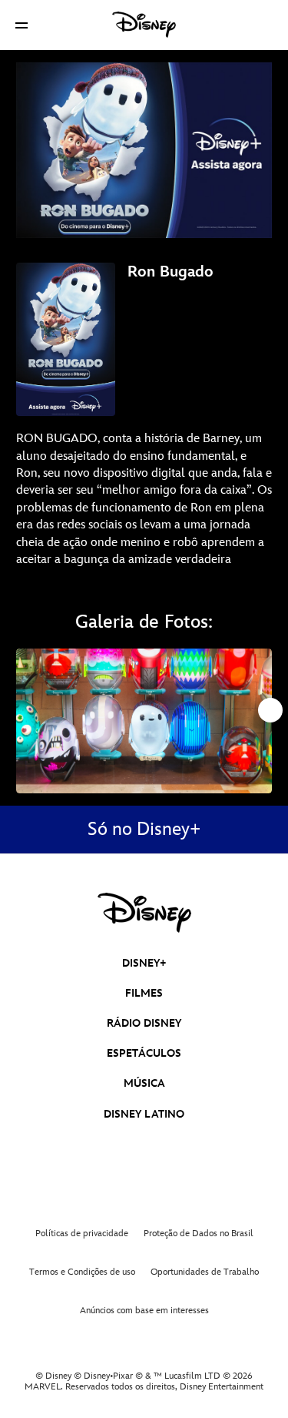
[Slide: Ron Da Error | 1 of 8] (144, 721)
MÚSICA (144, 1083)
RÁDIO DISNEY (144, 1023)
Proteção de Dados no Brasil (198, 1233)
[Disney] (144, 25)
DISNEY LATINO (144, 1114)
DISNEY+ (144, 963)
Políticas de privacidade (81, 1233)
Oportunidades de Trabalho (205, 1272)
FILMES (144, 993)
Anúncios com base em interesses (144, 1310)
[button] (21, 25)
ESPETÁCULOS (144, 1053)
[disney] (144, 913)
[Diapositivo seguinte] (260, 721)
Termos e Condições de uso (82, 1272)
